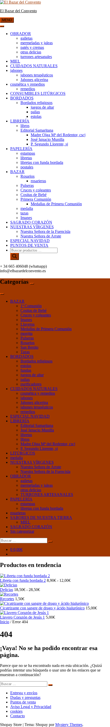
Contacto (17, 716)
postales (26, 167)
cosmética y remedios (27, 84)
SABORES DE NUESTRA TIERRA (41, 517)
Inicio (4, 622)
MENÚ (7, 20)
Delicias (6, 589)
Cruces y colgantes (35, 190)
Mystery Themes (68, 724)
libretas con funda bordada (41, 162)
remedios (27, 89)
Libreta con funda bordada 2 (23, 580)
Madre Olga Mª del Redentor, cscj (58, 135)
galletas (26, 38)
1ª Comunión (31, 306)
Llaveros (27, 324)
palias (35, 112)
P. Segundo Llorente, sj (49, 144)
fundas (25, 370)
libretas (26, 158)
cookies (16, 711)
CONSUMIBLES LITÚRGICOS (37, 93)
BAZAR (17, 171)
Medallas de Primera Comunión (56, 204)
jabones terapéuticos (36, 75)
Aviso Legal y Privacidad (30, 707)
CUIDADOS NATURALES (34, 66)
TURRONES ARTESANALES (46, 494)
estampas (27, 153)
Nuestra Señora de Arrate (40, 236)
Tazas (25, 352)
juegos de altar (42, 107)
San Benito (29, 347)
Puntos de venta (23, 702)
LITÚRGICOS (22, 453)
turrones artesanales (36, 56)
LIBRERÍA (19, 121)
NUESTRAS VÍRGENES (32, 227)
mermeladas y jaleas (36, 43)
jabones (16, 70)
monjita (26, 333)
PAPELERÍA (21, 148)
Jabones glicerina (34, 79)
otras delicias (30, 52)
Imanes (26, 217)
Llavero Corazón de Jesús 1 (22, 617)
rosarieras (38, 181)
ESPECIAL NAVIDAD (30, 240)
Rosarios (27, 176)
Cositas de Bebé (33, 194)
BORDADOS (22, 98)
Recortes (7, 599)
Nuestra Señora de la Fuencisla (45, 231)
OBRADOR (20, 33)
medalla (26, 208)
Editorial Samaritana (36, 130)
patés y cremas (32, 47)
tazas (24, 213)
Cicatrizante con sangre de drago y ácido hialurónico (42, 608)
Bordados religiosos (36, 102)
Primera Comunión (35, 199)
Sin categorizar (22, 531)
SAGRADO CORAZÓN (31, 222)
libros (24, 125)
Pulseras (27, 185)
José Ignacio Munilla (47, 139)
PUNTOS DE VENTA (29, 245)
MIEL (15, 61)
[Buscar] (14, 256)
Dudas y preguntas (25, 697)
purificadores (30, 384)
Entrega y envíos (23, 693)
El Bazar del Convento (18, 11)
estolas (36, 116)
